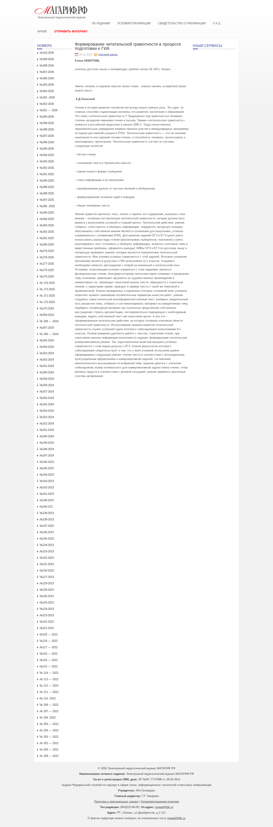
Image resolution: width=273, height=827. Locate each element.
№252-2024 (47, 423)
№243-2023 (47, 481)
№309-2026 (47, 59)
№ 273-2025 (47, 289)
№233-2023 (47, 551)
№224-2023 (47, 609)
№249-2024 (47, 442)
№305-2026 (47, 84)
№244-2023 (47, 474)
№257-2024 (47, 391)
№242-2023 (47, 487)
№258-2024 (47, 385)
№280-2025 (47, 244)
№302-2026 (47, 103)
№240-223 (46, 506)
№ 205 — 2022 (49, 724)
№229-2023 (47, 583)
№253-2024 (47, 417)
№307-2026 (47, 72)
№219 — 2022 (49, 640)
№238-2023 (47, 519)
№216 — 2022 (49, 660)
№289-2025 (47, 187)
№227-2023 (47, 577)
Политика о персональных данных (116, 801)
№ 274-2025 (47, 282)
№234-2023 (47, 545)
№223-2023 (47, 615)
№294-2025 (47, 155)
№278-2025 (47, 257)
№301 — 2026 (49, 110)
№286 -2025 (47, 206)
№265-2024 (47, 340)
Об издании (101, 23)
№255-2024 (47, 404)
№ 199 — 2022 (49, 756)
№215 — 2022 (49, 666)
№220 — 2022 (49, 634)
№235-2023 (47, 538)
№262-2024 (47, 359)
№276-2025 (47, 270)
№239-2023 (47, 513)
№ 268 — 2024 (49, 321)
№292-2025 (47, 167)
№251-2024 (47, 430)
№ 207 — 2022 (49, 711)
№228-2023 (47, 589)
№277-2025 (47, 263)
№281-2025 (47, 238)
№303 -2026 (47, 97)
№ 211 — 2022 (49, 692)
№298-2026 (47, 129)
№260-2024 (47, 372)
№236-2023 (47, 532)
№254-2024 (47, 410)
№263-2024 (47, 353)
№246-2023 (47, 461)
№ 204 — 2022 (49, 730)
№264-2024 (47, 346)
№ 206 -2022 (48, 717)
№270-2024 (47, 308)
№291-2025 (47, 174)
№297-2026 (47, 135)
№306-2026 (47, 78)
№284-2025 (47, 219)
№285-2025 (47, 212)
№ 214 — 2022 (49, 672)
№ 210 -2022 (48, 698)
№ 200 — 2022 (49, 749)
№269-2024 (47, 314)
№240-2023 (47, 500)
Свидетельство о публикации (182, 23)
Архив (42, 31)
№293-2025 (47, 161)
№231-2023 (47, 564)
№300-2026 (47, 116)
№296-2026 (47, 142)
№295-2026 (47, 148)
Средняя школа (108, 54)
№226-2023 (47, 596)
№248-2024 (47, 449)
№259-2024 (47, 378)
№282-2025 (47, 231)
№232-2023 (47, 557)
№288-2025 (47, 193)
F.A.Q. (217, 23)
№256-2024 (47, 398)
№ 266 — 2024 (49, 334)
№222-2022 (47, 621)
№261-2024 (47, 366)
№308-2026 (47, 65)
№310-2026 (47, 52)
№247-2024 (47, 455)
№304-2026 (47, 91)
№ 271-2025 (47, 295)
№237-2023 (47, 525)
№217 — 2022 (49, 647)
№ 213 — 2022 (49, 679)
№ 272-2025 (47, 302)
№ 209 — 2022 (49, 704)
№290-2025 (47, 180)
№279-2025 (47, 251)
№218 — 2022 (49, 653)
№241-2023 (47, 493)
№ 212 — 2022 (49, 685)
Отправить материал (70, 31)
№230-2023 (47, 570)
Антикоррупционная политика (160, 801)
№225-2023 (47, 602)
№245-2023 (47, 468)
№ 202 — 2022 (49, 743)
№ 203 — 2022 (49, 736)
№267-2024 (47, 327)
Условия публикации (134, 23)
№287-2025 (47, 199)
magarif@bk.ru (164, 807)
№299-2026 (47, 123)
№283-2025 (47, 225)
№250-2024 (47, 436)
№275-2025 (47, 276)
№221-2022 (47, 628)
